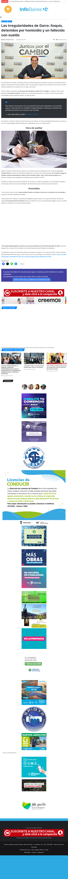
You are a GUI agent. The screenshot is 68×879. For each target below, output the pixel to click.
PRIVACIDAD (27, 852)
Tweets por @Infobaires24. (9, 752)
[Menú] (1, 17)
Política (10, 21)
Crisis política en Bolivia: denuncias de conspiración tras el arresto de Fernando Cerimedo (57, 367)
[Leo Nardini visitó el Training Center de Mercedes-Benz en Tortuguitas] (34, 358)
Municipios (4, 21)
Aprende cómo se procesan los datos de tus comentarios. (39, 347)
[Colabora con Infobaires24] (34, 275)
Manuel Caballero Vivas (8, 39)
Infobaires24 (40, 852)
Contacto (34, 852)
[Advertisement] (34, 867)
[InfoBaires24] (34, 9)
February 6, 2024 (31, 114)
